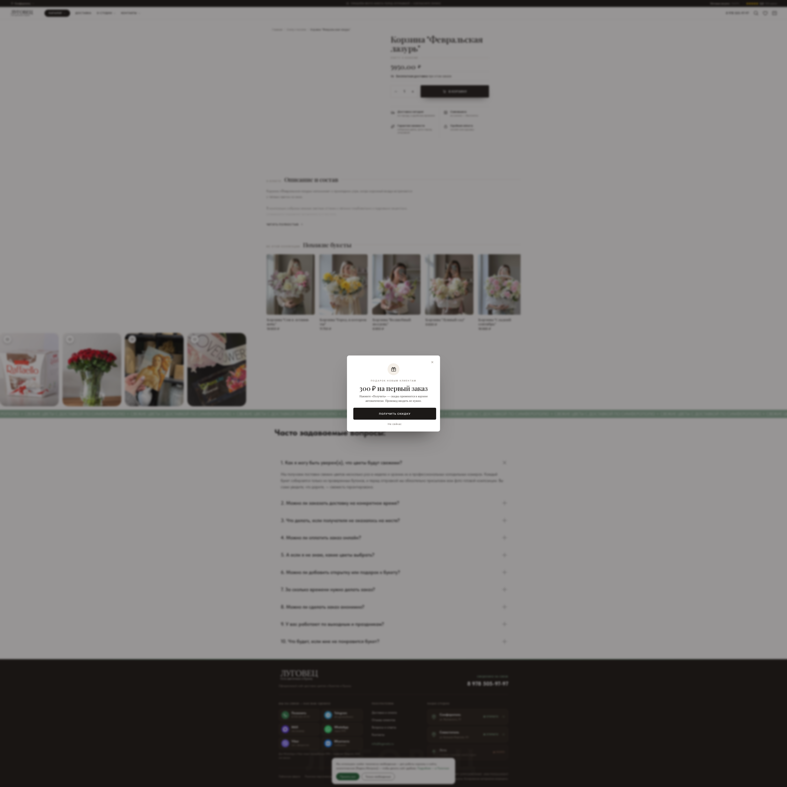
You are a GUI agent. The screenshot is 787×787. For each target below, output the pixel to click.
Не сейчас (394, 424)
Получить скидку (395, 413)
